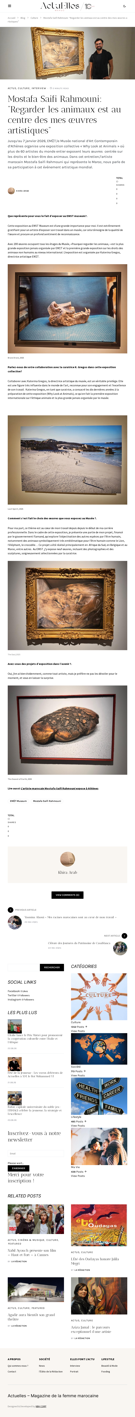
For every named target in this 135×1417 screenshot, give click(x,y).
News (42, 1365)
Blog (23, 17)
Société (44, 1359)
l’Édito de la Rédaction (51, 1371)
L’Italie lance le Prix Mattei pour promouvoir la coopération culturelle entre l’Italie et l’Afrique (35, 1038)
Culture (34, 17)
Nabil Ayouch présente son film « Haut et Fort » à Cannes (32, 1252)
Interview (39, 88)
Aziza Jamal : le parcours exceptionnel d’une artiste (91, 1329)
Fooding (105, 1371)
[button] (9, 6)
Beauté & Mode (109, 1365)
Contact (12, 1371)
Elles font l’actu (82, 1359)
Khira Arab (22, 191)
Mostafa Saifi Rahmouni (47, 801)
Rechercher (52, 967)
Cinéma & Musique (31, 1240)
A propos (14, 1359)
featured (14, 1243)
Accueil (11, 17)
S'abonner (18, 1168)
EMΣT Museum (18, 801)
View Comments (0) (67, 895)
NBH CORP (41, 1406)
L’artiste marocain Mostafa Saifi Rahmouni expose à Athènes (59, 788)
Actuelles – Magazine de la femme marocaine (53, 1395)
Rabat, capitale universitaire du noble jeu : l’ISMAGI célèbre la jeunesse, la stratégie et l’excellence (35, 1110)
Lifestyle (107, 1359)
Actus (12, 88)
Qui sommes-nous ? (18, 1365)
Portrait (74, 1371)
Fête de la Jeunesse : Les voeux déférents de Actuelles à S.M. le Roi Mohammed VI (35, 1074)
